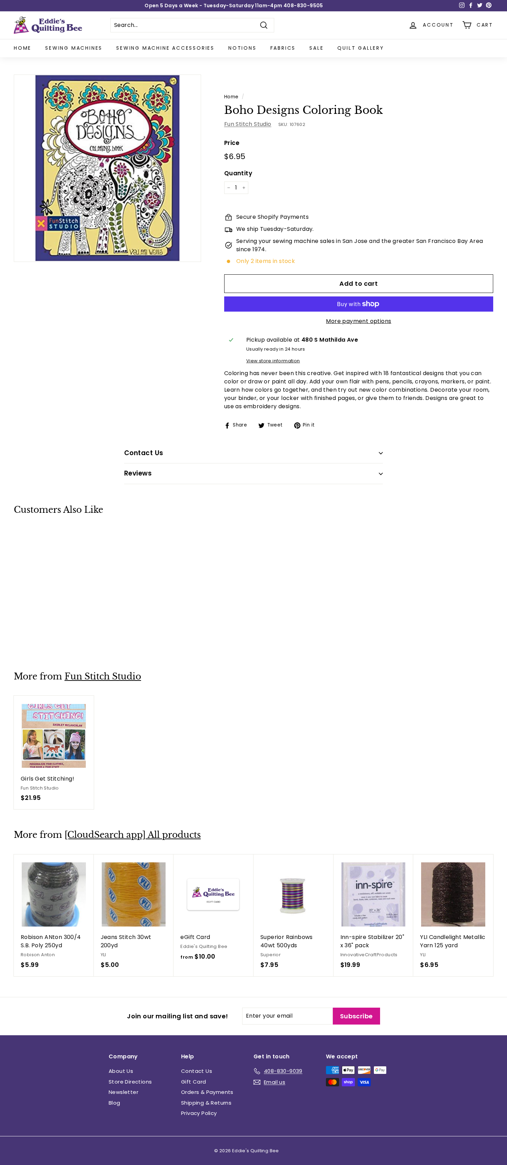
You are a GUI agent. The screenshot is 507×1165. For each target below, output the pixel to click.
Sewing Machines (73, 48)
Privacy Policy (199, 1113)
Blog (114, 1102)
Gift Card (193, 1081)
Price (232, 143)
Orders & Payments (207, 1092)
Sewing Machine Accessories (165, 48)
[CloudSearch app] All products (132, 835)
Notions (242, 48)
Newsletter (123, 1092)
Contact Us (196, 1071)
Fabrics (283, 48)
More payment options (358, 321)
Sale (316, 48)
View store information (273, 361)
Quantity (238, 173)
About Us (121, 1071)
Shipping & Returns (206, 1102)
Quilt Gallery (360, 48)
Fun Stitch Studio (247, 124)
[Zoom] (107, 168)
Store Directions (130, 1081)
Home (22, 48)
